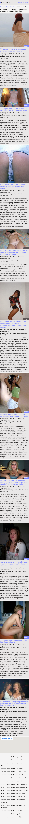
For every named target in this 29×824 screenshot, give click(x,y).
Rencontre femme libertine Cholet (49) (11, 781)
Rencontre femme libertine (7, 7)
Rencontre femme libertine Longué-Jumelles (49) (14, 787)
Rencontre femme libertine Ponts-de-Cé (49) (13, 796)
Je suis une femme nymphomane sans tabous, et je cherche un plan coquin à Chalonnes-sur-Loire (13, 482)
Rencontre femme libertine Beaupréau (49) (12, 768)
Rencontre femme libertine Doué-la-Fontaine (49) (14, 784)
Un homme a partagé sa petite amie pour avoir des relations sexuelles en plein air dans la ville (14, 704)
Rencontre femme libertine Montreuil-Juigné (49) (14, 790)
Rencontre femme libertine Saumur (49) (12, 811)
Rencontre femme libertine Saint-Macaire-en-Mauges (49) (13, 806)
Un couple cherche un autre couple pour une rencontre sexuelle (13, 50)
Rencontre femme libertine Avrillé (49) (11, 760)
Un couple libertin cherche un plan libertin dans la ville (13, 641)
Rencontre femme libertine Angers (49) (11, 757)
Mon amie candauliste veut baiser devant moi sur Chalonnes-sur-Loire (14, 415)
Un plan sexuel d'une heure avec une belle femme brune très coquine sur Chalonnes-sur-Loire (14, 252)
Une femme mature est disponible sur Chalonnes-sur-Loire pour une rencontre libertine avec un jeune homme (13, 324)
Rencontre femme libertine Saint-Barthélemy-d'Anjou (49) (13, 801)
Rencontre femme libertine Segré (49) (11, 814)
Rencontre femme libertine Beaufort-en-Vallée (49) (13, 764)
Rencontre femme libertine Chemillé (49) (12, 775)
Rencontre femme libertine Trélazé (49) (11, 817)
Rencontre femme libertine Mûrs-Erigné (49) (13, 793)
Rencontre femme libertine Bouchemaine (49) (13, 771)
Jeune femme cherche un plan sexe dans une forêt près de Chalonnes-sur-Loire (14, 564)
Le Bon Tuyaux (5, 2)
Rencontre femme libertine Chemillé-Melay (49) (14, 778)
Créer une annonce (22, 2)
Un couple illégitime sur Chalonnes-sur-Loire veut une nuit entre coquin (14, 109)
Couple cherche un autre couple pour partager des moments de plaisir (12, 186)
